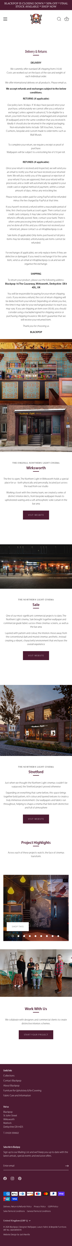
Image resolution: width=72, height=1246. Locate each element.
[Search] (59, 19)
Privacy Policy (40, 1206)
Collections (9, 1075)
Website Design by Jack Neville (16, 1234)
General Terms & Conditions (39, 1211)
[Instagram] (12, 1178)
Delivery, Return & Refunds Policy (17, 1206)
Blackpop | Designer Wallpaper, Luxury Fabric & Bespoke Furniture (38, 1227)
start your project (36, 1034)
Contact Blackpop (12, 1080)
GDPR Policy (53, 1206)
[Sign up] (67, 1166)
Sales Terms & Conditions (14, 1211)
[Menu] (5, 19)
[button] (12, 936)
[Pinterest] (19, 1178)
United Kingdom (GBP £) (15, 1220)
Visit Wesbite (36, 515)
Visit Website (36, 819)
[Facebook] (5, 1178)
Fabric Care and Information (17, 1095)
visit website (36, 655)
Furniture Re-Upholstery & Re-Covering (22, 1090)
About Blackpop (11, 1085)
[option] (36, 908)
